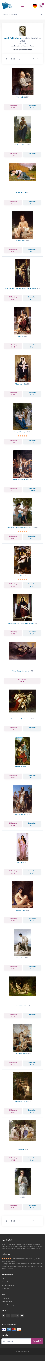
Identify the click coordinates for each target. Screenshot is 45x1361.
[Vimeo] (17, 1315)
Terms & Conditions (8, 1285)
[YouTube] (22, 1315)
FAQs (3, 1279)
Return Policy (6, 1288)
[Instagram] (13, 1315)
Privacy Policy (6, 1282)
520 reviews (11, 1261)
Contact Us (5, 1298)
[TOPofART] (7, 5)
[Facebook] (8, 1315)
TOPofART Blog (7, 1301)
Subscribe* (37, 1341)
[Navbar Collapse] (22, 5)
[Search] (41, 14)
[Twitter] (3, 1315)
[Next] (19, 59)
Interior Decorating (8, 1305)
